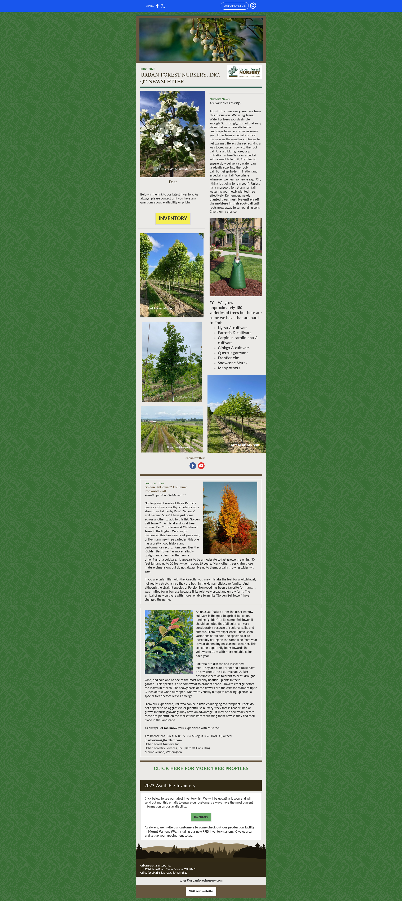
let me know (168, 728)
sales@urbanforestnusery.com (201, 880)
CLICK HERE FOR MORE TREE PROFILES (201, 768)
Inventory (201, 817)
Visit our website (201, 891)
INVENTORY (173, 219)
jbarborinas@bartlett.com (163, 740)
